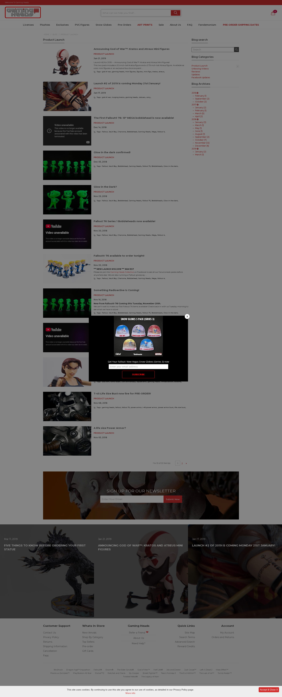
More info (130, 693)
